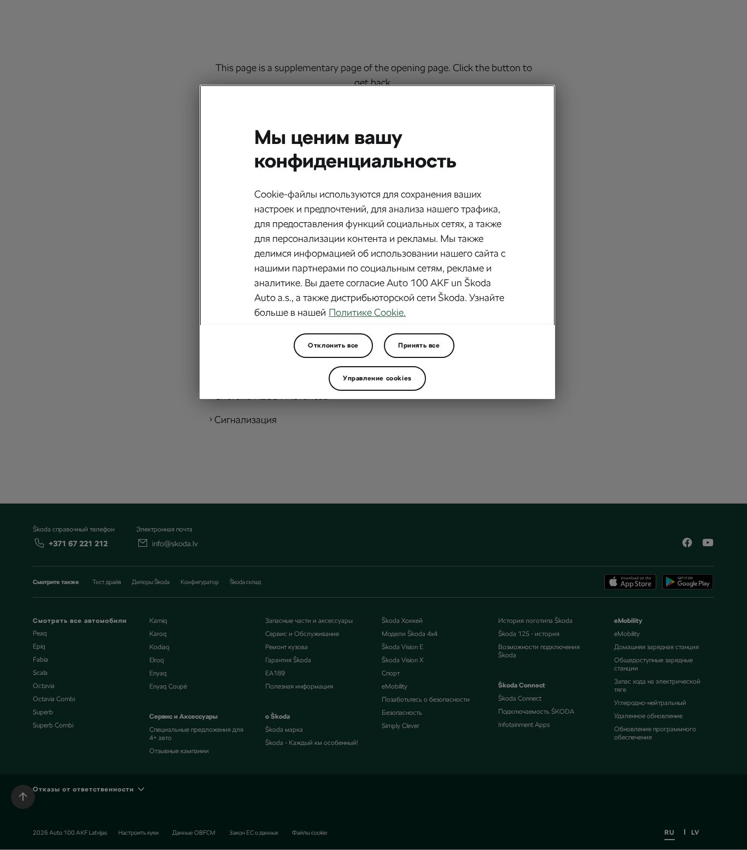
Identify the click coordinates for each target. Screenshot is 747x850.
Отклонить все (333, 345)
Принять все (419, 345)
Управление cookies (377, 378)
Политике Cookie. (367, 312)
